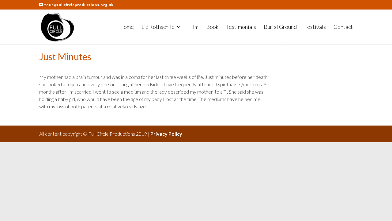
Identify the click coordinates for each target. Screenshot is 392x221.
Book (212, 27)
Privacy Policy (166, 134)
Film (193, 27)
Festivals (315, 27)
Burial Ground (280, 27)
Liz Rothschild (158, 27)
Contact (343, 27)
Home (126, 27)
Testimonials (241, 27)
